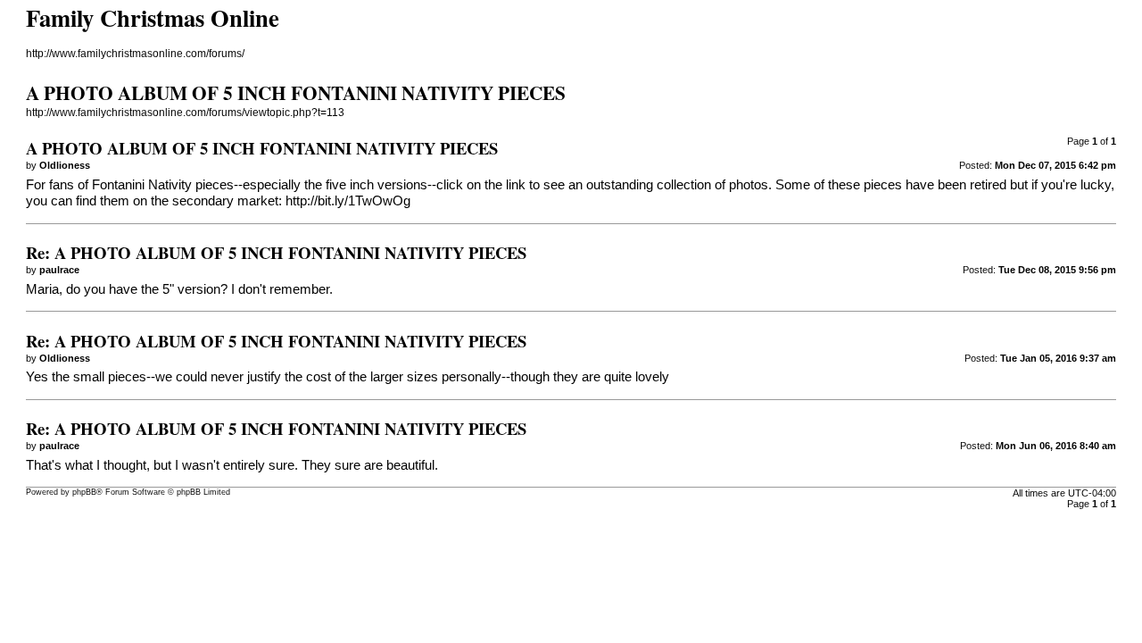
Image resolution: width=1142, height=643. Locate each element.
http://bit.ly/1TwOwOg (348, 201)
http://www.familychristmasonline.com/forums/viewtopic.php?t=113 (185, 112)
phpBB (84, 492)
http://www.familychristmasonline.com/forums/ (135, 53)
